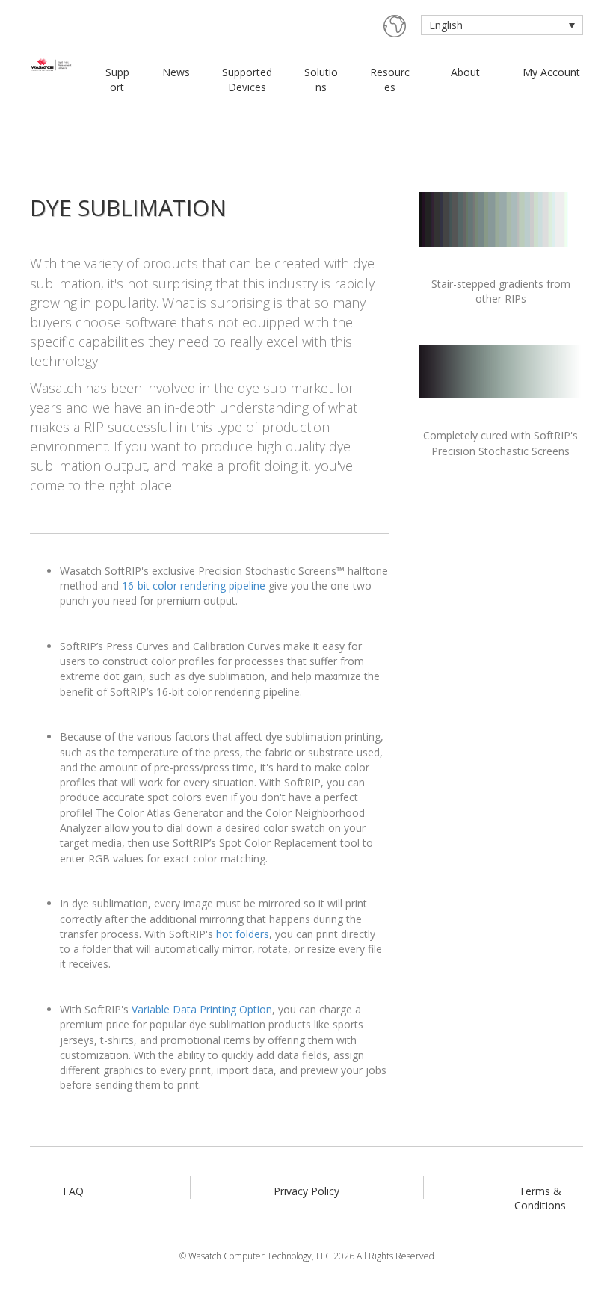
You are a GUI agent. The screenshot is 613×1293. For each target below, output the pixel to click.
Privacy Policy (306, 1191)
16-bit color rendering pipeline (193, 585)
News (176, 72)
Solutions (321, 79)
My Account (551, 72)
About (465, 72)
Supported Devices (247, 79)
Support (117, 79)
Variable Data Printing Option (202, 1009)
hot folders (242, 934)
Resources (390, 79)
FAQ (73, 1191)
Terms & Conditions (540, 1198)
